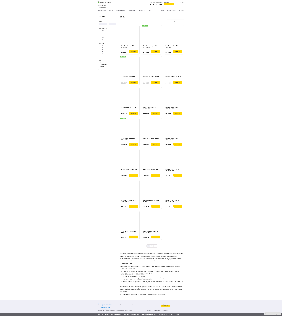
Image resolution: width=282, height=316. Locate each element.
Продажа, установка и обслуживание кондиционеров (112, 310)
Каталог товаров (102, 10)
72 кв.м (104, 56)
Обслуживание (131, 10)
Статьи (149, 10)
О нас (162, 10)
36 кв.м (104, 49)
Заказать (133, 51)
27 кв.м (104, 47)
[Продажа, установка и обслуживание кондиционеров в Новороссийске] (105, 5)
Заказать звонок (169, 4)
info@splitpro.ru (167, 2)
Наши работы (141, 10)
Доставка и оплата (171, 10)
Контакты (181, 10)
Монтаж (111, 10)
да (103, 39)
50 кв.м (104, 51)
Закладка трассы (120, 10)
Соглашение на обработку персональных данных (157, 310)
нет (103, 37)
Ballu (104, 30)
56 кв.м (104, 54)
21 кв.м (104, 45)
